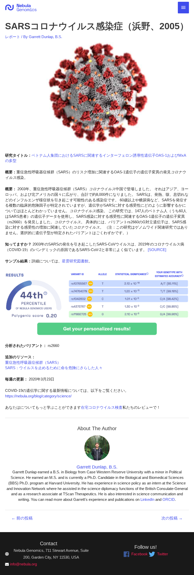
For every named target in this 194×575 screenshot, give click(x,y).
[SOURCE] (157, 250)
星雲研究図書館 (75, 261)
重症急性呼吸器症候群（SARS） (33, 363)
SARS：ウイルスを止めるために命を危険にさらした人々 (54, 368)
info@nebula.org (23, 564)
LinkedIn (147, 500)
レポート (12, 37)
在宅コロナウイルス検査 (102, 407)
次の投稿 (172, 518)
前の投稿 (22, 518)
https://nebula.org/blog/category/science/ (38, 396)
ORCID (168, 500)
